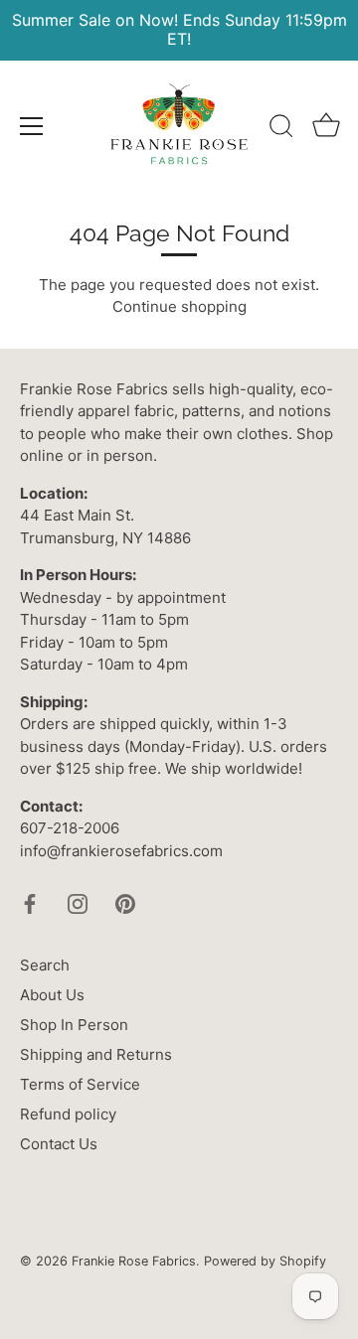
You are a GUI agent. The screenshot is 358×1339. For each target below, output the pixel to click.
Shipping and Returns (96, 1054)
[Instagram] (78, 902)
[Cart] (326, 129)
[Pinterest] (125, 902)
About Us (52, 994)
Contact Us (58, 1143)
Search (45, 965)
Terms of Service (80, 1084)
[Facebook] (30, 902)
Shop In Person (74, 1024)
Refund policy (68, 1114)
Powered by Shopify (265, 1261)
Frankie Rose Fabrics (134, 1261)
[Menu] (32, 126)
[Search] (281, 129)
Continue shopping (179, 306)
